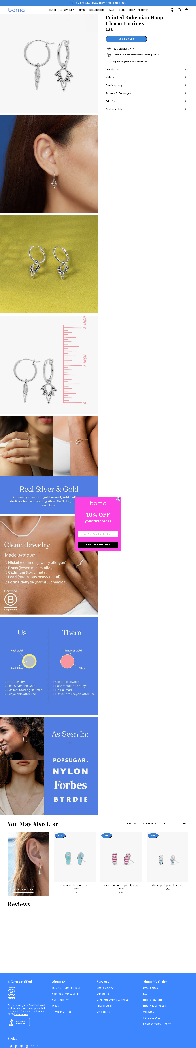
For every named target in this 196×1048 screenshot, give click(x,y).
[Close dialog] (118, 499)
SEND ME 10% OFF (98, 544)
